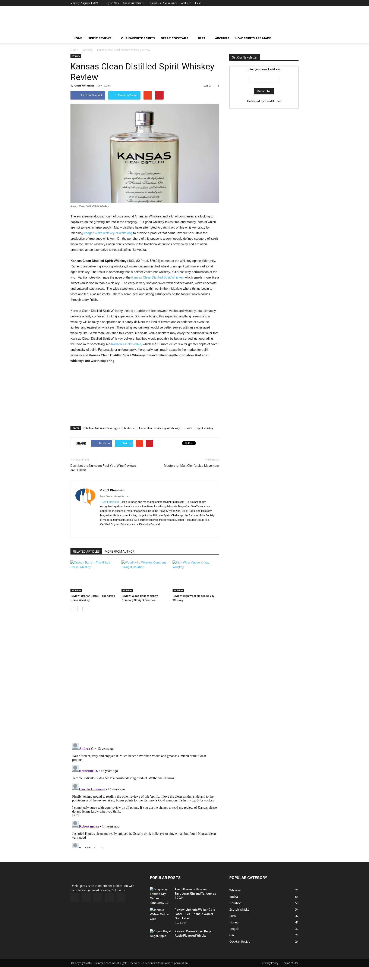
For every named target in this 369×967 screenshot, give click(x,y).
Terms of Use (290, 963)
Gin (231, 935)
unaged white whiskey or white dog (108, 233)
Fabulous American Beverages (101, 428)
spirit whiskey (205, 428)
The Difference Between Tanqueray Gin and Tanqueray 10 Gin (195, 894)
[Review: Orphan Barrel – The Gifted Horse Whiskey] (93, 576)
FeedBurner (273, 101)
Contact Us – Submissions (162, 2)
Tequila (234, 929)
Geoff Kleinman (84, 85)
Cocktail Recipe (239, 941)
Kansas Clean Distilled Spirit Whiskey (157, 277)
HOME (77, 38)
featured (129, 428)
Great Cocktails (174, 38)
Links (198, 2)
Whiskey (87, 50)
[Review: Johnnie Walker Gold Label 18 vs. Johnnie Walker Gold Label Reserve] (160, 915)
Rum (232, 916)
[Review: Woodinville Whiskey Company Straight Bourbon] (145, 576)
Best (201, 38)
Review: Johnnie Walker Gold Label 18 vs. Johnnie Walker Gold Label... (195, 914)
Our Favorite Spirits (138, 38)
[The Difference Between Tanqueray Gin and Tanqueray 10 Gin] (160, 896)
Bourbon (235, 903)
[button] (293, 38)
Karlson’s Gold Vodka (126, 344)
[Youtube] (295, 3)
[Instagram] (281, 3)
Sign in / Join (113, 2)
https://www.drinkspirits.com (114, 496)
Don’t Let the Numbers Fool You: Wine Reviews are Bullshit (103, 468)
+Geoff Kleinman (110, 501)
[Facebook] (267, 3)
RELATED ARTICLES (86, 551)
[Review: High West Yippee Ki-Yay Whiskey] (196, 576)
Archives (186, 2)
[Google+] (274, 3)
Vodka (233, 897)
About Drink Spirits (133, 2)
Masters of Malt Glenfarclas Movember (191, 466)
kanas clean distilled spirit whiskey (159, 428)
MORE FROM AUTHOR (120, 551)
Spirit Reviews (99, 38)
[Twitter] (288, 3)
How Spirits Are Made (253, 38)
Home (74, 50)
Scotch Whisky (239, 909)
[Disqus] (144, 679)
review (188, 428)
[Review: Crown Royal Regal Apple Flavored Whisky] (160, 936)
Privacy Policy (270, 963)
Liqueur (234, 922)
